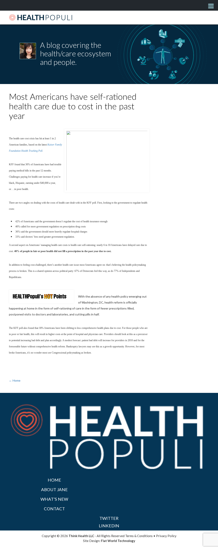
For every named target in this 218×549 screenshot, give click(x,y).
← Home (14, 380)
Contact (54, 508)
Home (54, 479)
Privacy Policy (166, 536)
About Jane (54, 489)
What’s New (54, 499)
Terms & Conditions (139, 536)
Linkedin (109, 525)
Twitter (109, 518)
